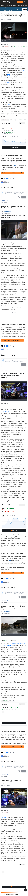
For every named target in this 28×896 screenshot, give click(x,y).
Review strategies (6, 125)
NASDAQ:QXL (6, 411)
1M (7, 136)
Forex (14, 5)
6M (10, 136)
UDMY (9, 66)
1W (5, 136)
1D (3, 136)
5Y (14, 136)
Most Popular (9, 5)
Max (17, 136)
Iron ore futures (5, 679)
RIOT (8, 76)
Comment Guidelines (5, 200)
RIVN (8, 82)
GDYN (23, 70)
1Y (12, 136)
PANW (9, 104)
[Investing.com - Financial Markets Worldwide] (8, 2)
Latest (2, 5)
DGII (8, 74)
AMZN (22, 89)
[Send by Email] (13, 178)
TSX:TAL (4, 818)
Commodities (21, 5)
